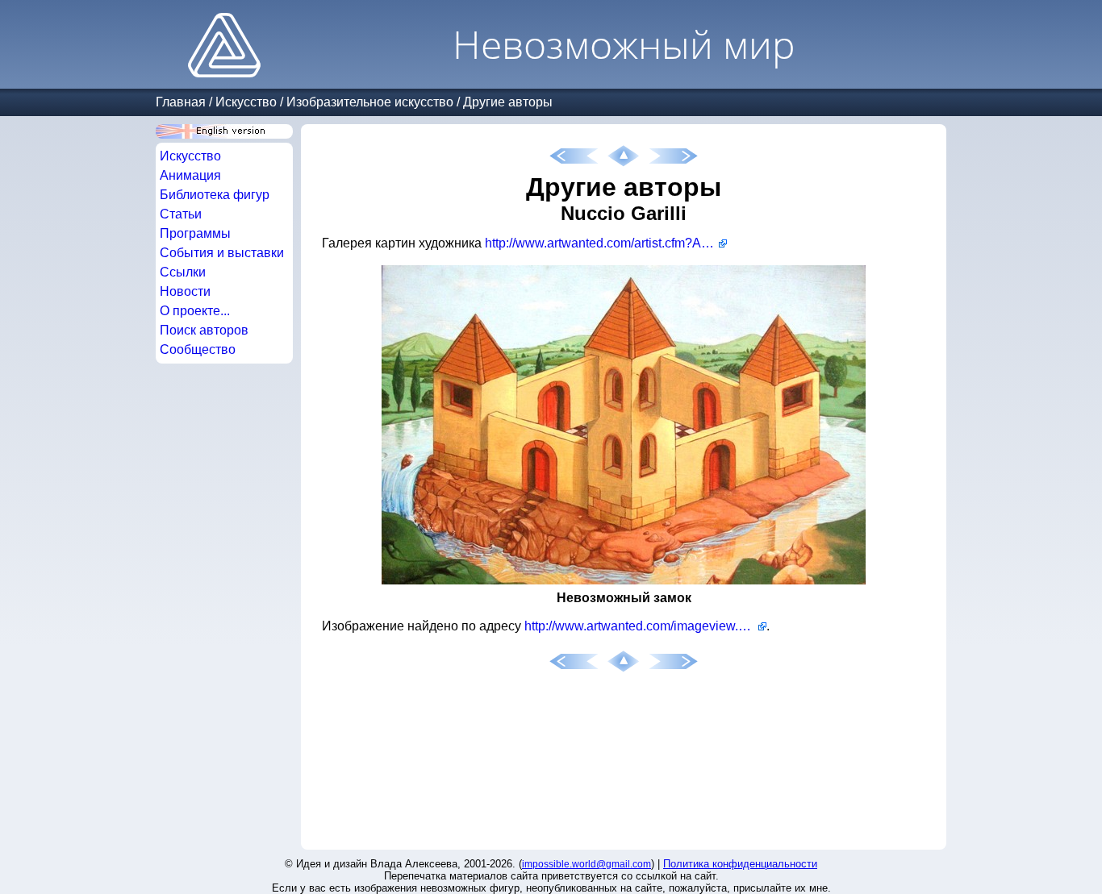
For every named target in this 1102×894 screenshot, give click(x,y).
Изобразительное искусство (369, 102)
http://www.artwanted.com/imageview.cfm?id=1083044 (645, 626)
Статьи (181, 214)
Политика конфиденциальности (740, 864)
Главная (181, 102)
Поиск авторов (204, 330)
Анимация (190, 175)
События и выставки (222, 253)
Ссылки (183, 272)
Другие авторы (508, 102)
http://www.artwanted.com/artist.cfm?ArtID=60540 (606, 243)
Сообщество (198, 349)
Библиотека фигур (214, 195)
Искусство (246, 102)
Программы (195, 233)
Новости (185, 291)
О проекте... (195, 311)
